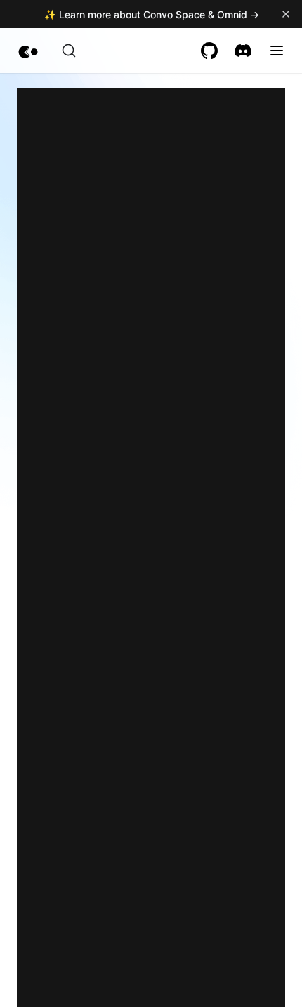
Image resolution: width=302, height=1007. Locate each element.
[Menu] (277, 51)
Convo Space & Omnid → (201, 14)
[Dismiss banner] (286, 14)
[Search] (68, 50)
